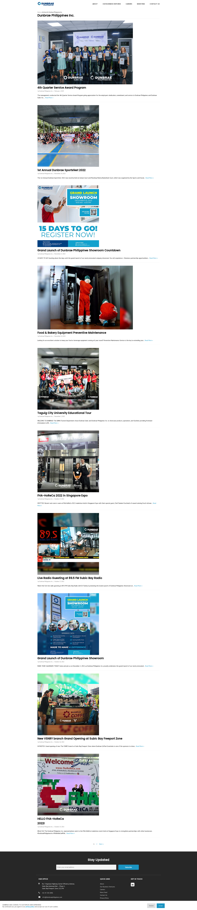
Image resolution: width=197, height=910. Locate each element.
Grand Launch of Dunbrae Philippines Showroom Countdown (78, 250)
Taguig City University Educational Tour (64, 413)
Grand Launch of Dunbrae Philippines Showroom (70, 658)
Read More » (49, 98)
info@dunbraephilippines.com (52, 897)
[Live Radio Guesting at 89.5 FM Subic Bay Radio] (98, 544)
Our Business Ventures (107, 887)
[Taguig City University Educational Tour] (98, 379)
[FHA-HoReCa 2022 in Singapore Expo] (98, 461)
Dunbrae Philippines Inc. (46, 91)
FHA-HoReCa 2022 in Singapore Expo (62, 495)
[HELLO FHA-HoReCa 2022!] (98, 784)
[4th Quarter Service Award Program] (98, 52)
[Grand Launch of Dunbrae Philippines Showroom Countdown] (98, 216)
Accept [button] (161, 906)
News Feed (103, 892)
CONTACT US (155, 4)
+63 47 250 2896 (47, 893)
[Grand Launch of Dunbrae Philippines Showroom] (98, 624)
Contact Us (103, 895)
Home (39, 12)
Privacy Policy (104, 898)
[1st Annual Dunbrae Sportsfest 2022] (98, 136)
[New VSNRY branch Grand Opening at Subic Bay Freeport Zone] (98, 704)
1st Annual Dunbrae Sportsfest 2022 (61, 170)
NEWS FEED (141, 4)
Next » (101, 844)
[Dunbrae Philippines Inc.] (45, 4)
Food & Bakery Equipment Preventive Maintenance (71, 333)
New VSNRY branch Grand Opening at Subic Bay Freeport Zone (79, 738)
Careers (102, 889)
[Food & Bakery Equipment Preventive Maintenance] (98, 297)
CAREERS (129, 4)
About (102, 884)
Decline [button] (151, 906)
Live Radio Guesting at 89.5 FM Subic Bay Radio (69, 578)
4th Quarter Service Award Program (61, 87)
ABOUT (95, 4)
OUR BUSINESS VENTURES (112, 4)
